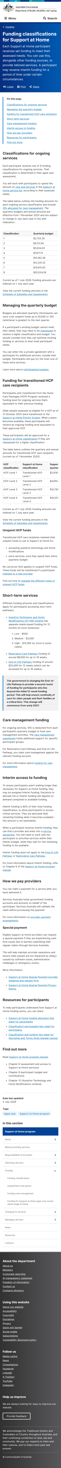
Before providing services (17, 1147)
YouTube (7, 1381)
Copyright (8, 1315)
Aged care (10, 1113)
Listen (10, 86)
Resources (10, 1235)
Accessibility (10, 1311)
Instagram (8, 1385)
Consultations (10, 1364)
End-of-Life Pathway (20, 661)
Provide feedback (17, 1416)
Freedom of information (16, 1282)
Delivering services (14, 1162)
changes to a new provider (18, 573)
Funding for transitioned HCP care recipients (32, 114)
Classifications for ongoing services (27, 104)
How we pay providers (19, 132)
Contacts (9, 1243)
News (8, 1227)
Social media (10, 1331)
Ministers (8, 1269)
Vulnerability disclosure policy (19, 1339)
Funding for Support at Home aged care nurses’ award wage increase (30, 1202)
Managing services (14, 1219)
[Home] (30, 8)
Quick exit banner (12, 1327)
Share (36, 86)
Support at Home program (34, 1113)
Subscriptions (10, 1335)
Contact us (9, 1286)
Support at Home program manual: (28, 1056)
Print (23, 86)
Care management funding (22, 123)
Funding (10, 26)
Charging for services (15, 1212)
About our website (13, 1306)
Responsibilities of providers (18, 1155)
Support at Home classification (20, 438)
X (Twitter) (9, 1376)
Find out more (15, 142)
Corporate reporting (14, 1274)
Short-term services (18, 118)
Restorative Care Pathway (23, 653)
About (8, 1139)
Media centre (10, 1356)
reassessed (46, 330)
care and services (25, 186)
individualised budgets (36, 369)
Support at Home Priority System (21, 417)
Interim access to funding (21, 128)
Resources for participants (22, 137)
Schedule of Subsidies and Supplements (25, 294)
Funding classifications (18, 1178)
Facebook (8, 1368)
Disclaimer (8, 1319)
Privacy (7, 1323)
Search (52, 18)
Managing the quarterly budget (24, 109)
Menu (12, 18)
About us (8, 1265)
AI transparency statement (17, 1278)
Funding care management (20, 1193)
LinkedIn (7, 1372)
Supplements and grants (19, 1186)
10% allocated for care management (23, 208)
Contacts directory (13, 1290)
